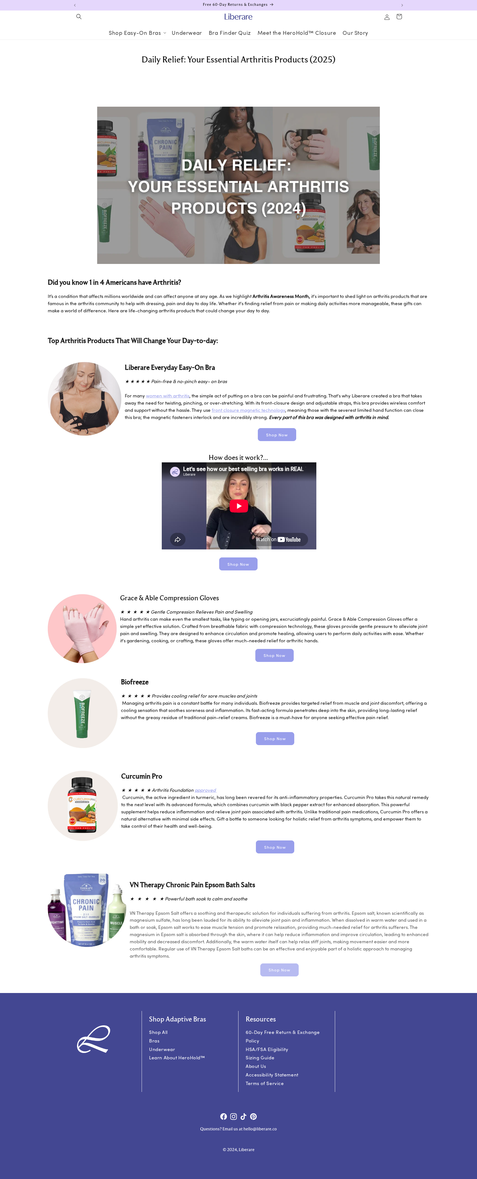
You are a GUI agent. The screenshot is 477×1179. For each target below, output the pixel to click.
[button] (79, 17)
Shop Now (277, 434)
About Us (256, 1066)
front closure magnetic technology (248, 410)
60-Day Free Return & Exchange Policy (283, 1036)
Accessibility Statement (272, 1074)
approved (206, 790)
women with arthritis (167, 395)
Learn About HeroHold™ (177, 1057)
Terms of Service (265, 1083)
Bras (154, 1040)
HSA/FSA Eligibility (267, 1049)
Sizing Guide (260, 1057)
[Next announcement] (402, 5)
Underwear (162, 1049)
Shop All (158, 1032)
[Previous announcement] (75, 5)
